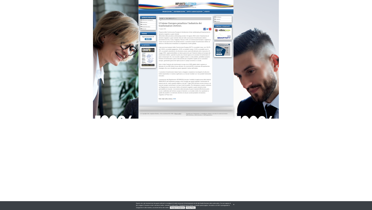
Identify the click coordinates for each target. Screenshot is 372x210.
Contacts (218, 19)
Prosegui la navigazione (177, 207)
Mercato (144, 29)
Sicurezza (144, 22)
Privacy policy (177, 113)
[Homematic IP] (223, 44)
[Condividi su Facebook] (205, 30)
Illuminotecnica (146, 26)
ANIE (174, 99)
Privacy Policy (191, 207)
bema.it (218, 21)
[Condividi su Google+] (210, 30)
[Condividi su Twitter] (207, 30)
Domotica (144, 24)
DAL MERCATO (170, 18)
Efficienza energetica (147, 20)
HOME (161, 18)
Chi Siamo (218, 17)
